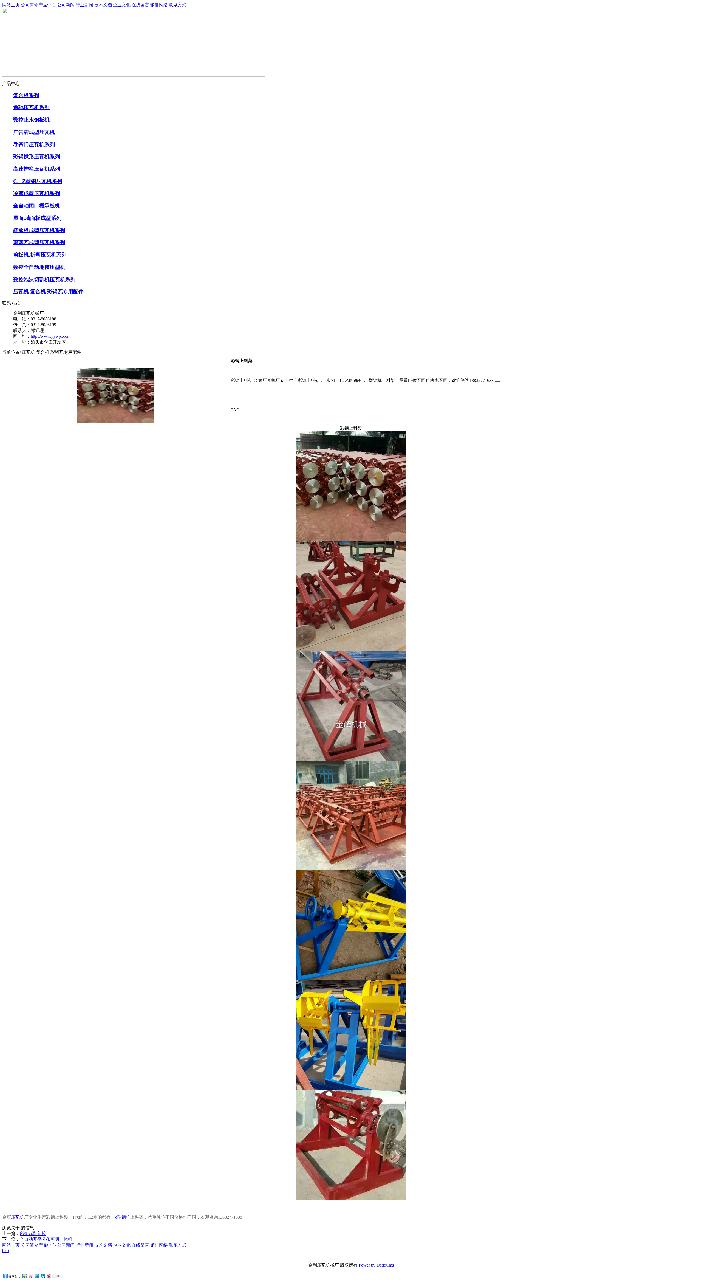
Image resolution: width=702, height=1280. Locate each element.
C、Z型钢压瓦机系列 (37, 181)
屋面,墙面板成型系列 (37, 218)
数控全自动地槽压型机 (39, 267)
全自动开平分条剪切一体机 (46, 1239)
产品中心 (47, 4)
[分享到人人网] (42, 1276)
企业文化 (122, 4)
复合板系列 (26, 95)
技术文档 (103, 4)
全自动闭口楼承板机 (36, 206)
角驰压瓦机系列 (31, 107)
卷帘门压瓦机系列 (34, 144)
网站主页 (11, 4)
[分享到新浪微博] (30, 1276)
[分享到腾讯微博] (36, 1276)
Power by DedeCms (376, 1265)
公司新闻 (66, 4)
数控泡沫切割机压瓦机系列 (44, 279)
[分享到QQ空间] (24, 1276)
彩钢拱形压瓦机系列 (36, 156)
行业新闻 (84, 4)
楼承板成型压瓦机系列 (39, 230)
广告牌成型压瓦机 (34, 132)
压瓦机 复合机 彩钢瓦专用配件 (48, 291)
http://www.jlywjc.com (50, 336)
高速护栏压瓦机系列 (36, 169)
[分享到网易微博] (49, 1276)
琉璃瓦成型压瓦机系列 (39, 242)
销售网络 (159, 4)
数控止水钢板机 (31, 120)
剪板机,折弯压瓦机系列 (40, 255)
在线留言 (140, 4)
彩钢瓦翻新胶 (33, 1233)
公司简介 (29, 4)
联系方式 (177, 4)
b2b (5, 1250)
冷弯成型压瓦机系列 (36, 193)
